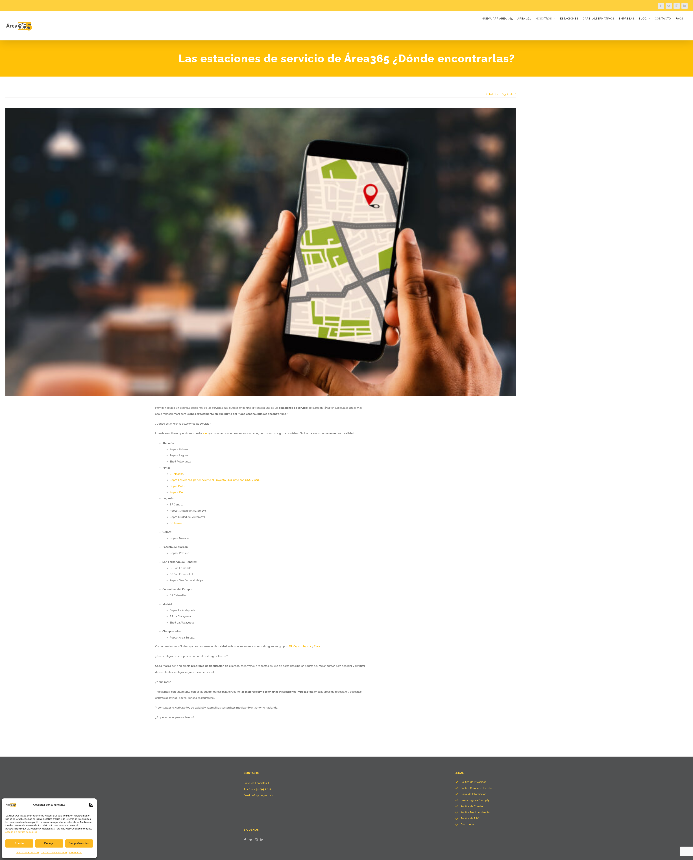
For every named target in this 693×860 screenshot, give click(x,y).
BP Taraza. (176, 523)
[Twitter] (250, 839)
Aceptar (19, 843)
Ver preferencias (79, 843)
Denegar (49, 843)
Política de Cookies (472, 806)
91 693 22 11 (263, 789)
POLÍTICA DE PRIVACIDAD (54, 852)
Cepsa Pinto (177, 486)
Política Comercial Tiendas (476, 788)
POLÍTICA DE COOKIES (27, 852)
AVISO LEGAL (75, 852)
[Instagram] (256, 839)
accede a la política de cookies (21, 832)
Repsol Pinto (177, 492)
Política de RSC (470, 818)
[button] (91, 805)
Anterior (493, 94)
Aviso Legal (467, 824)
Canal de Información (473, 794)
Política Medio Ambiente (475, 812)
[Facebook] (245, 839)
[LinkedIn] (261, 839)
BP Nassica (176, 473)
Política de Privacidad (474, 782)
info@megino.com (263, 795)
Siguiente (508, 94)
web (205, 433)
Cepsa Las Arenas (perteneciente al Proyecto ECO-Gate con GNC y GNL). (215, 480)
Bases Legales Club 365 (475, 800)
